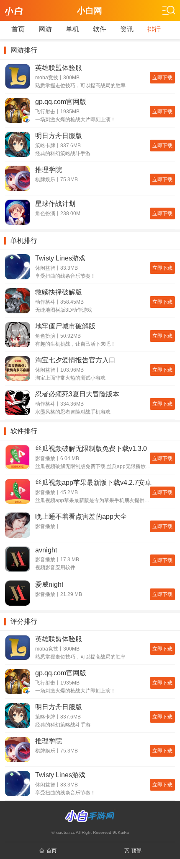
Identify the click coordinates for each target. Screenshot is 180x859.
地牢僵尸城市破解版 (65, 326)
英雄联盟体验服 (58, 67)
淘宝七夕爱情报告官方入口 (75, 360)
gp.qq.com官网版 (60, 101)
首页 (18, 29)
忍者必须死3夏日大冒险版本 (77, 394)
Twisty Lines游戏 (60, 258)
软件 (99, 29)
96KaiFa (121, 832)
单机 (72, 29)
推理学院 (48, 169)
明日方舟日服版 (58, 135)
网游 (45, 29)
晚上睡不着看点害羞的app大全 (81, 516)
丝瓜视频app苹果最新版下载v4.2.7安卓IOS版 (93, 483)
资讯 (127, 29)
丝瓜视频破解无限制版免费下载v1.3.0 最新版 (91, 449)
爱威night (49, 584)
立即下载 (162, 78)
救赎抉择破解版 (58, 292)
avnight (46, 550)
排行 (154, 29)
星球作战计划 (55, 203)
